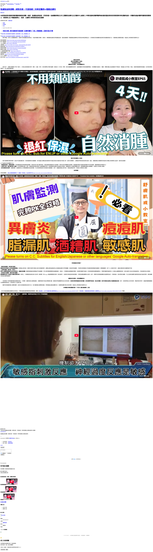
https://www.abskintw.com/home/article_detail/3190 (17, 57)
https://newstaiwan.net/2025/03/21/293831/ (15, 46)
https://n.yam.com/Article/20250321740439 (14, 54)
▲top (1, 445)
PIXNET (67, 535)
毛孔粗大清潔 (3, 501)
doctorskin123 (3, 431)
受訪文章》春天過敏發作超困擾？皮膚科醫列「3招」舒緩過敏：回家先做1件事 (28, 31)
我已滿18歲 (3, 549)
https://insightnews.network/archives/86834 (16, 52)
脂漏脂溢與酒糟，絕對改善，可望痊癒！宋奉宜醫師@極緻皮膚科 (28, 9)
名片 (4, 25)
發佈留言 (2, 454)
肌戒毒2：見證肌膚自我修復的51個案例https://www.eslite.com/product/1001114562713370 (100, 291)
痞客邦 (10, 438)
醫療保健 (10, 20)
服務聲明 (87, 535)
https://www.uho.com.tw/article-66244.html (16, 40)
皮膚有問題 (10, 443)
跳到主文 (2, 12)
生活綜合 (10, 441)
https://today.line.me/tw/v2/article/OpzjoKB (16, 48)
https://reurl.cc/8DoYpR (11, 43)
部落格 (4, 24)
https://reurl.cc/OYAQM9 (12, 55)
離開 (7, 549)
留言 (13, 438)
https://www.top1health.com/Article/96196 (16, 41)
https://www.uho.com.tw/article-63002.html (42, 173)
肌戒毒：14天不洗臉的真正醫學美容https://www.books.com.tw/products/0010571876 (58, 291)
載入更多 (2, 447)
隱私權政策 (83, 535)
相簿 (4, 22)
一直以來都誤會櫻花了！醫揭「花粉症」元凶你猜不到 (20, 173)
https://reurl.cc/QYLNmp (12, 49)
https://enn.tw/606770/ (16, 51)
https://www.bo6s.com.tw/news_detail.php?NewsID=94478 (18, 44)
